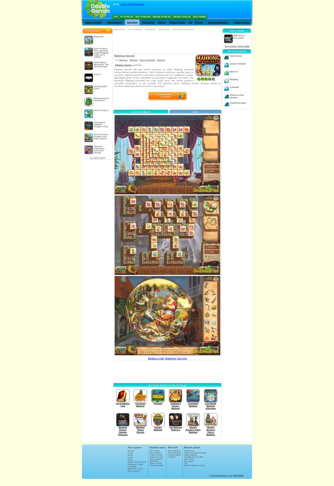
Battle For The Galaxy (137, 462)
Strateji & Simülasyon (218, 22)
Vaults (130, 460)
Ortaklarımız (189, 451)
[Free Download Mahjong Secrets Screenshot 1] (167, 154)
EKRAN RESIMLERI (141, 112)
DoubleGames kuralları (194, 457)
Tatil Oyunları (148, 22)
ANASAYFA (119, 29)
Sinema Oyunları (177, 22)
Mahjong (133, 60)
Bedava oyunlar (162, 17)
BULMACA (150, 29)
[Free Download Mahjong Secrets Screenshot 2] (167, 235)
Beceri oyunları (156, 459)
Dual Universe (134, 471)
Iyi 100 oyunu (97, 157)
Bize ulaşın (188, 461)
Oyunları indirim (174, 455)
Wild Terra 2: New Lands (135, 470)
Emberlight (132, 466)
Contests (172, 457)
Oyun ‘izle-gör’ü (174, 453)
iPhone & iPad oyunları (237, 96)
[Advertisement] (167, 42)
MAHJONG (164, 29)
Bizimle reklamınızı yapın (194, 465)
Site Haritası (189, 459)
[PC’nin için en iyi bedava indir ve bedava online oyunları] (97, 9)
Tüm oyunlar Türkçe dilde (236, 46)
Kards (130, 457)
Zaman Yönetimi (241, 22)
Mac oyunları (143, 17)
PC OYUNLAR (135, 29)
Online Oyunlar (181, 17)
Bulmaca (199, 22)
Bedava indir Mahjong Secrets (167, 358)
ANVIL (130, 455)
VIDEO (195, 112)
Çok (116, 17)
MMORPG (154, 461)
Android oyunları (238, 103)
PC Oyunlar (126, 17)
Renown (131, 451)
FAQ (186, 463)
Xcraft (130, 453)
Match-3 (161, 22)
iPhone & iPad (155, 463)
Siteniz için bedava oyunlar (195, 453)
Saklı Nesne (199, 17)
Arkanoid (234, 87)
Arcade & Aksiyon (93, 22)
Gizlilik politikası (190, 455)
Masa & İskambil (114, 22)
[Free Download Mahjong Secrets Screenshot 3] (167, 315)
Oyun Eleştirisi (174, 451)
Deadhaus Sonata (135, 464)
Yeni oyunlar (134, 447)
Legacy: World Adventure (132, 4)
